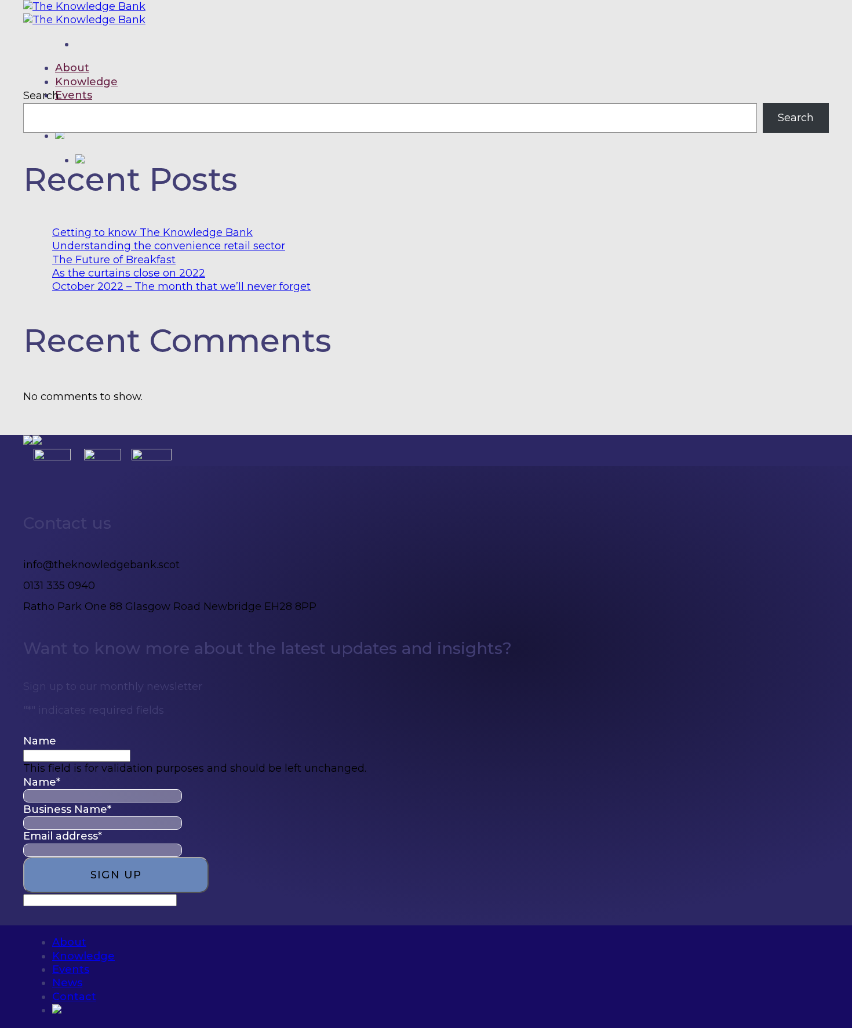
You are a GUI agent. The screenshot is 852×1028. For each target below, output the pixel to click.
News (67, 982)
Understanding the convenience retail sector (168, 245)
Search (41, 95)
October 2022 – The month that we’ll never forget (181, 286)
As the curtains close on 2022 (128, 273)
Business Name (67, 809)
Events (73, 95)
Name (39, 741)
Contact (74, 996)
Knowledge (86, 81)
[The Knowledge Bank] (84, 13)
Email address (62, 836)
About (72, 67)
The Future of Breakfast (114, 259)
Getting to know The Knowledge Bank (152, 232)
